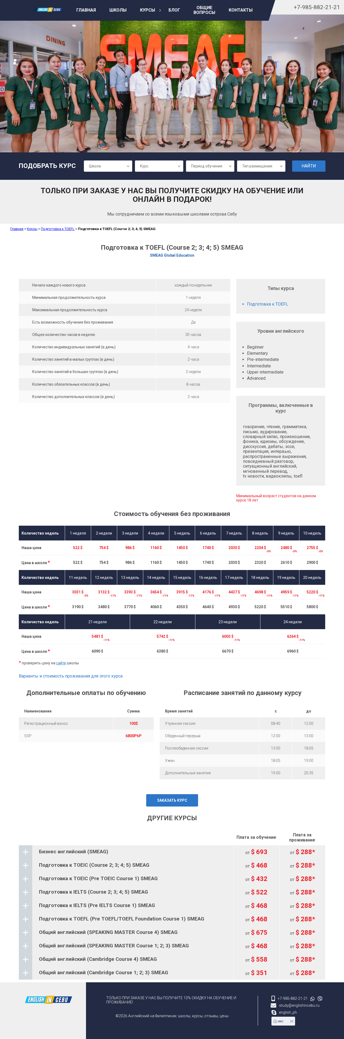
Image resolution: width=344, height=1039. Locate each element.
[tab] (172, 852)
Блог (174, 10)
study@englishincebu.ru (299, 1005)
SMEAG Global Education (172, 255)
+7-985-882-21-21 (317, 7)
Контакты (241, 10)
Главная (86, 10)
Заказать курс (172, 800)
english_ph (288, 1012)
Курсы (147, 10)
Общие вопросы (204, 10)
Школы (118, 10)
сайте (61, 663)
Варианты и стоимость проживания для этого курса (71, 676)
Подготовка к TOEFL (57, 229)
